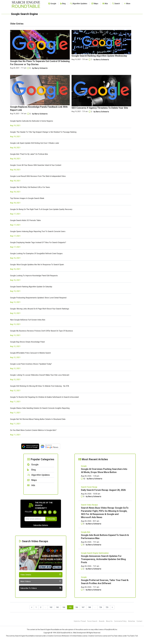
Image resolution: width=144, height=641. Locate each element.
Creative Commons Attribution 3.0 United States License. (68, 636)
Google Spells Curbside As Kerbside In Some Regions (31, 121)
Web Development (79, 633)
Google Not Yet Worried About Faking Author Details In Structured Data (37, 419)
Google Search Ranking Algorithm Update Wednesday (99, 55)
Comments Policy (120, 621)
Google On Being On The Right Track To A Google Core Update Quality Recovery (41, 209)
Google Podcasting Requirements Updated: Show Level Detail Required (38, 298)
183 (57, 607)
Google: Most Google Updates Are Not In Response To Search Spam (37, 264)
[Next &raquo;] (112, 607)
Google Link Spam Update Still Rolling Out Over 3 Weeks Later (34, 143)
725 (107, 607)
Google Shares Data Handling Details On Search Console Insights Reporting (40, 408)
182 (51, 607)
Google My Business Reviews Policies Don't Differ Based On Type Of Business (41, 331)
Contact (139, 621)
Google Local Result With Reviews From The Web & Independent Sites (38, 176)
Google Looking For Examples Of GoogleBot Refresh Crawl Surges (36, 253)
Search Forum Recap (89, 487)
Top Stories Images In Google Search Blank (27, 198)
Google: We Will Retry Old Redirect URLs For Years (30, 187)
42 (84, 479)
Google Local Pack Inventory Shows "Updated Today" (31, 364)
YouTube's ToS (132, 636)
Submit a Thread (80, 621)
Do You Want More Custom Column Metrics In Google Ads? (33, 430)
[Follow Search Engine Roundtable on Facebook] (35, 512)
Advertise (131, 621)
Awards (101, 621)
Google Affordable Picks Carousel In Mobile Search (30, 353)
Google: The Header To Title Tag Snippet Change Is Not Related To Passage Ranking (43, 132)
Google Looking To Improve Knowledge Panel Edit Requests (34, 276)
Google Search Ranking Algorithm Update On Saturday (31, 287)
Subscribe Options (40, 525)
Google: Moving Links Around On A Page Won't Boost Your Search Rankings (39, 309)
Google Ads (85, 532)
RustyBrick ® (65, 633)
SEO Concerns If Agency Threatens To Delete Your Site (100, 107)
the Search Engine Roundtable (48, 629)
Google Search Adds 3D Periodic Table (25, 220)
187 (83, 607)
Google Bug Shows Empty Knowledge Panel (27, 342)
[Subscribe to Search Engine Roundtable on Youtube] (50, 512)
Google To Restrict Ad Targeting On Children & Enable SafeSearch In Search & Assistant (44, 397)
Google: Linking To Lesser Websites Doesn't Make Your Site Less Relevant (39, 375)
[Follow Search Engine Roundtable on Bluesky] (45, 512)
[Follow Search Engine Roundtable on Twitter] (40, 512)
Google (84, 466)
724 (100, 607)
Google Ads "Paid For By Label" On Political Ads (29, 154)
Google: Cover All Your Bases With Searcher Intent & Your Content (35, 165)
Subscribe (51, 519)
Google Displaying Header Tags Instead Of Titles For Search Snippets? (38, 242)
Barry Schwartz (41, 68)
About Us (109, 621)
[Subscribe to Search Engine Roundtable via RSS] (55, 512)
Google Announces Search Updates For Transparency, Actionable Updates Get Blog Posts (103, 559)
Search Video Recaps (89, 505)
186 (76, 607)
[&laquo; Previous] (32, 607)
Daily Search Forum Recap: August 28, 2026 (103, 490)
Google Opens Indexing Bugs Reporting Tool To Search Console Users (37, 231)
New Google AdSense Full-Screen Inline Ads (27, 320)
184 (63, 607)
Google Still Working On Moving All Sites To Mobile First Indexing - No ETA (39, 386)
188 (89, 607)
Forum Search (92, 621)
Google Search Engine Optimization (95, 553)
